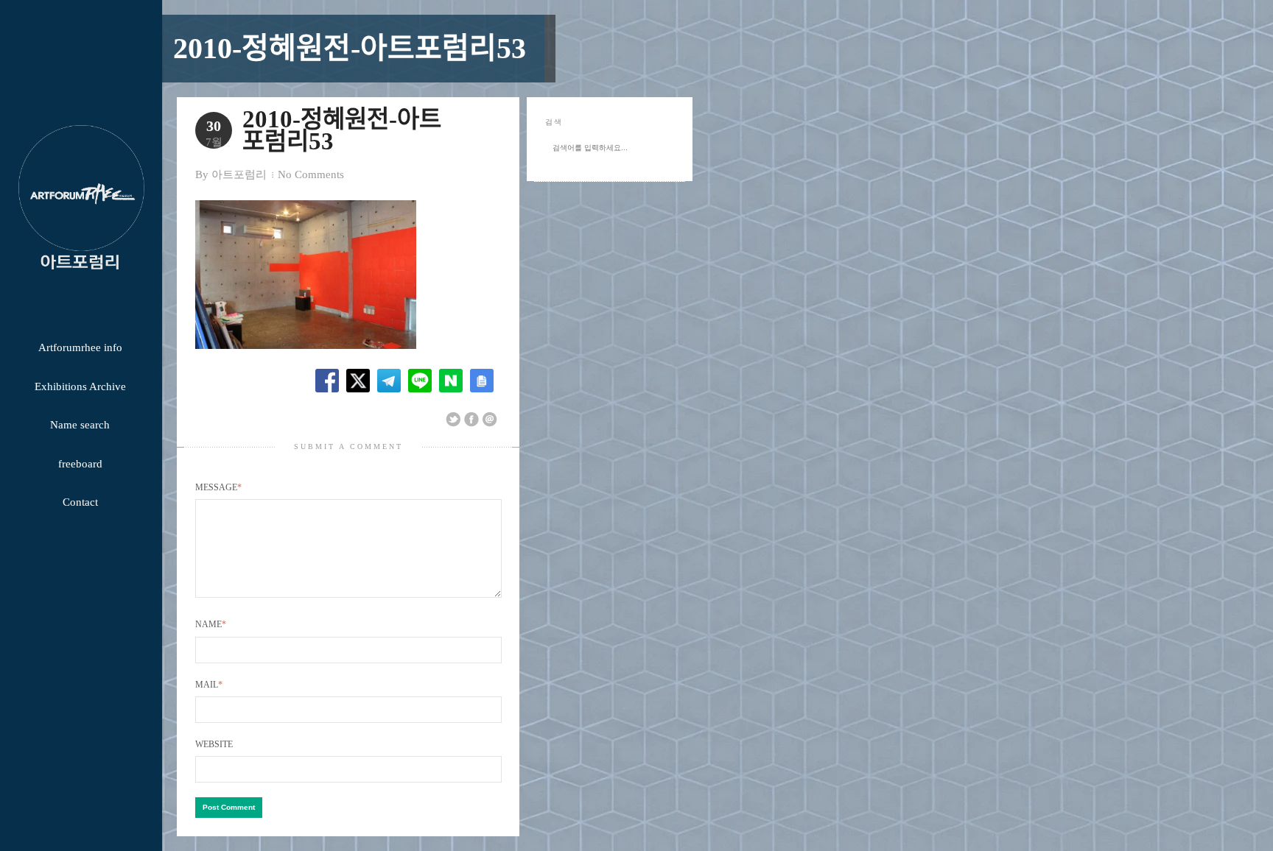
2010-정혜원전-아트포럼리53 (349, 48)
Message (218, 487)
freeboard (80, 464)
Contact (80, 502)
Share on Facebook (471, 419)
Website (214, 744)
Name (210, 624)
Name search (80, 425)
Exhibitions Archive (80, 386)
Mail (208, 684)
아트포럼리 (239, 174)
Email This (490, 419)
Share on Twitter (453, 419)
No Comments (311, 174)
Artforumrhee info (80, 347)
